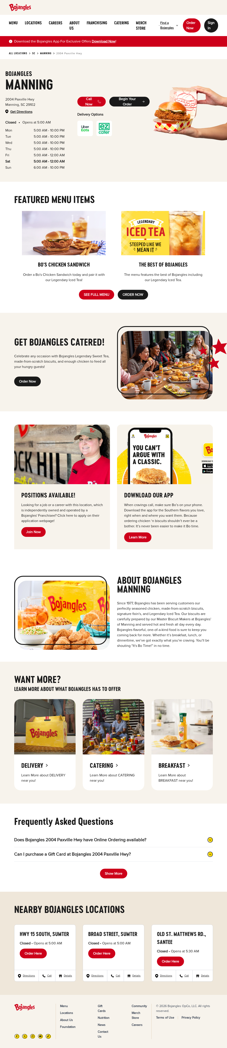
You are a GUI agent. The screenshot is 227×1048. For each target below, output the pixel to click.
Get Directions (21, 112)
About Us (66, 1020)
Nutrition (104, 1018)
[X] (24, 1036)
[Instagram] (32, 1036)
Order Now (190, 25)
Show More (113, 873)
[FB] (17, 1036)
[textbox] (65, 41)
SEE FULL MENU (96, 294)
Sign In (211, 25)
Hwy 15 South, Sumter (44, 934)
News (102, 1025)
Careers (137, 1025)
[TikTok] (48, 1036)
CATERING (121, 22)
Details (68, 975)
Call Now (88, 101)
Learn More (138, 537)
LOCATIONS (33, 22)
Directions (29, 975)
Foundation (68, 1027)
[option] (64, 247)
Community (139, 1006)
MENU (13, 22)
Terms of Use (165, 1017)
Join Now (33, 532)
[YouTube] (40, 1036)
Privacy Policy (191, 1017)
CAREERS (55, 22)
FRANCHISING (97, 22)
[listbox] (113, 247)
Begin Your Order (127, 101)
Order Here (33, 953)
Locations (66, 1013)
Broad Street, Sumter (112, 934)
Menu (64, 1006)
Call (49, 975)
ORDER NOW (133, 294)
